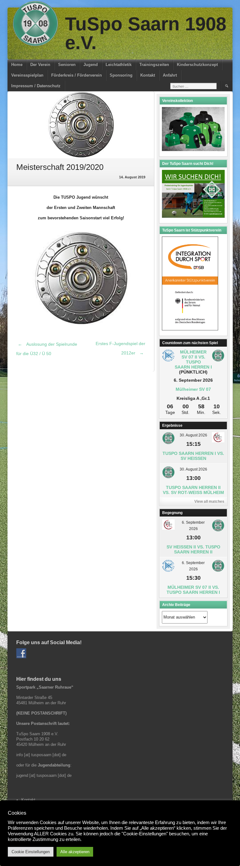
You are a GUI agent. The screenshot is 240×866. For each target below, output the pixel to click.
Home (16, 64)
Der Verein (40, 64)
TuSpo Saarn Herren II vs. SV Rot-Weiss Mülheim (193, 490)
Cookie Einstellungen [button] (31, 851)
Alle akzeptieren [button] (74, 851)
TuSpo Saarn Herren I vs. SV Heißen (193, 456)
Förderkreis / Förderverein (76, 75)
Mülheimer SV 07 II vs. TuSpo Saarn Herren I (193, 359)
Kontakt (147, 75)
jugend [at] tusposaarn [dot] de (44, 775)
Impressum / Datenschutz (36, 86)
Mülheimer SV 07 (193, 389)
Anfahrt (170, 75)
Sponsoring (121, 75)
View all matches (209, 501)
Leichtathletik (119, 64)
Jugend (90, 64)
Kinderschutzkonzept (197, 64)
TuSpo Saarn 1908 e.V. (145, 33)
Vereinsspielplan (27, 75)
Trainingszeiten (154, 64)
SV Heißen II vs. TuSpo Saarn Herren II (193, 549)
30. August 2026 (193, 435)
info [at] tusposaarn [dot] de (41, 754)
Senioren (67, 64)
